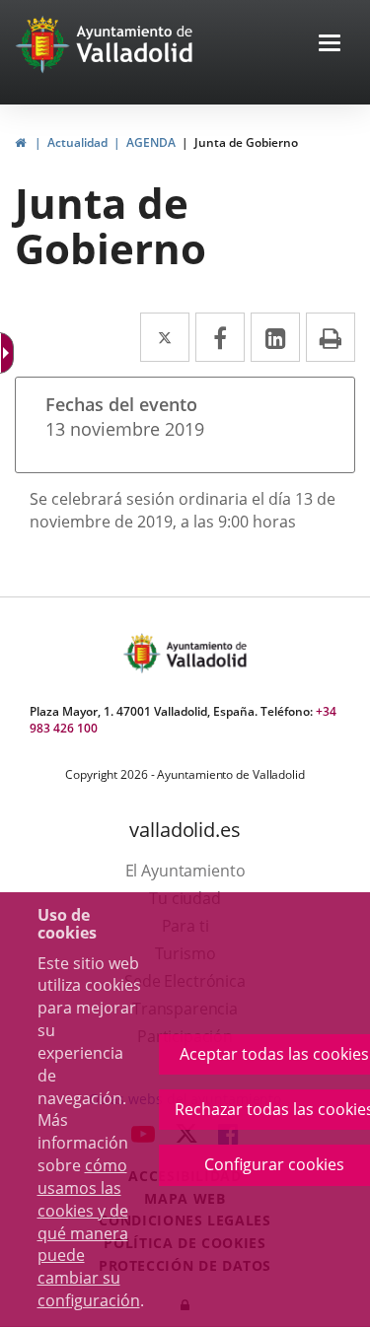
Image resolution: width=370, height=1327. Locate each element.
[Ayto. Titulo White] (135, 44)
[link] (20, 142)
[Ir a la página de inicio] (45, 44)
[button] (329, 45)
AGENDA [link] (151, 142)
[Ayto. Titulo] (205, 653)
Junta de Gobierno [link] (246, 142)
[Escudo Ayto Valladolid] (144, 653)
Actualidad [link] (77, 142)
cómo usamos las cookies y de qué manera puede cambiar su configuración (88, 1232)
